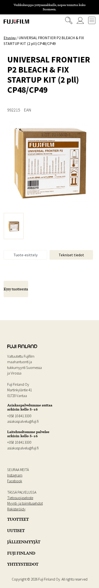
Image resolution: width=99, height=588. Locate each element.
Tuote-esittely (25, 254)
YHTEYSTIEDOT (22, 564)
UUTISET (16, 530)
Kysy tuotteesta (16, 289)
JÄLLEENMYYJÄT (23, 542)
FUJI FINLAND (21, 553)
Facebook (14, 481)
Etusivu (10, 37)
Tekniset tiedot (71, 254)
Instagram (14, 475)
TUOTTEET (18, 519)
